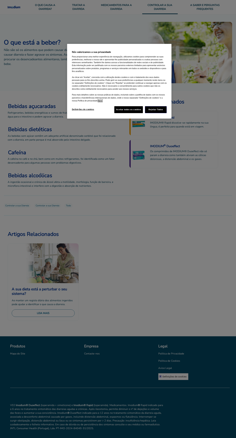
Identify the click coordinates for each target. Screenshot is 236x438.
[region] (119, 81)
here (100, 101)
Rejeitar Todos (156, 109)
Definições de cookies (83, 109)
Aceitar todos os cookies (128, 109)
